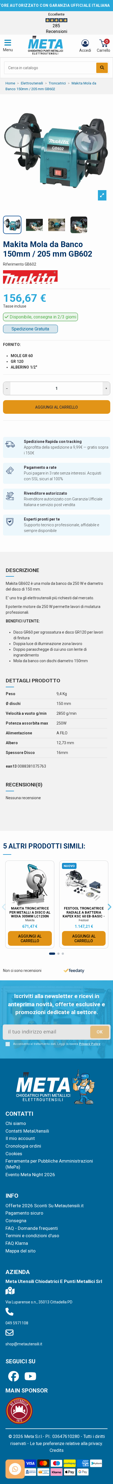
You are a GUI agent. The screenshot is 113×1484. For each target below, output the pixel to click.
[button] (103, 671)
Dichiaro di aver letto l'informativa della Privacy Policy (61, 787)
